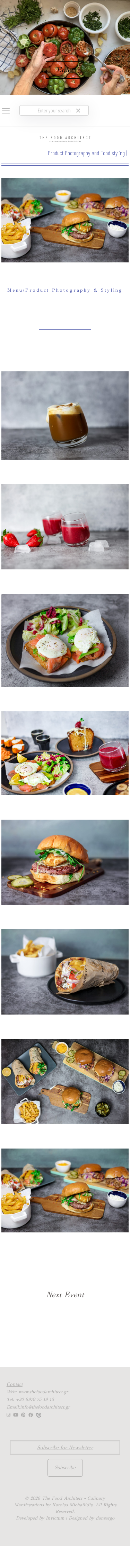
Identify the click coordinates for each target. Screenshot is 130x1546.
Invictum (55, 1518)
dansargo (105, 1518)
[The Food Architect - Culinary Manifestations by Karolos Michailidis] (64, 138)
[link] (78, 110)
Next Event (65, 1294)
